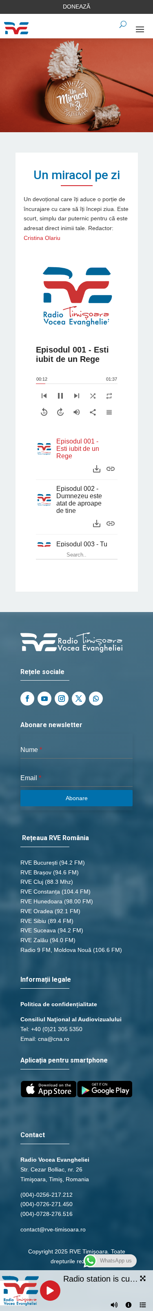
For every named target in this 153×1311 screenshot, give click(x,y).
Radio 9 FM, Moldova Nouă (55, 950)
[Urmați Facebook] (27, 698)
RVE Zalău (34, 940)
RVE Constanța (40, 891)
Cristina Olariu (42, 238)
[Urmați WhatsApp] (96, 698)
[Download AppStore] (48, 1095)
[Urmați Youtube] (44, 698)
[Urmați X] (79, 698)
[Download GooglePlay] (105, 1095)
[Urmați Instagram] (62, 698)
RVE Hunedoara (41, 901)
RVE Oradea (36, 911)
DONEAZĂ (76, 6)
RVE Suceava (38, 930)
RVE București (39, 862)
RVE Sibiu (33, 921)
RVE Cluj (31, 881)
